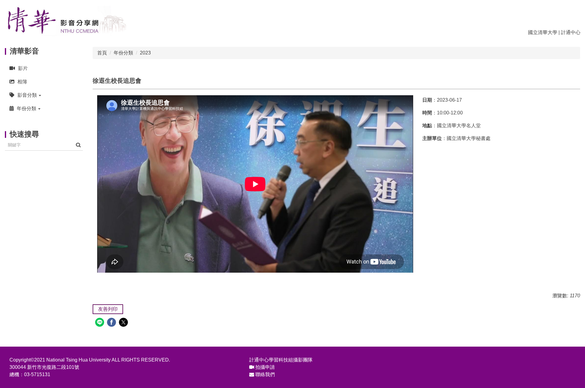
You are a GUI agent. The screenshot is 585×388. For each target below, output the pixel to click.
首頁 (102, 52)
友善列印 (108, 309)
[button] (44, 95)
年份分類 (123, 52)
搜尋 (78, 145)
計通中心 (570, 32)
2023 (145, 52)
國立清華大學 (542, 32)
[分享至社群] (100, 323)
